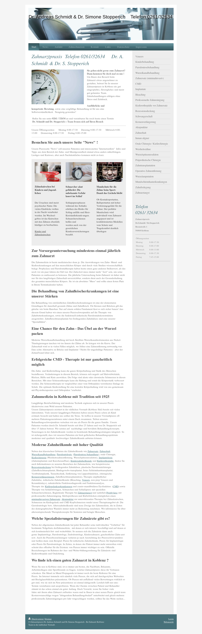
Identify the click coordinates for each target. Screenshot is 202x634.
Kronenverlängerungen (43, 476)
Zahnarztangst (85, 492)
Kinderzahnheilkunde (81, 460)
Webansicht (169, 621)
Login (171, 618)
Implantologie (106, 457)
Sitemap (48, 618)
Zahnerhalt (105, 451)
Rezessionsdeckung (41, 467)
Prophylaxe (112, 492)
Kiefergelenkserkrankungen (58, 486)
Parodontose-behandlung (86, 454)
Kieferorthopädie (105, 460)
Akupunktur (68, 499)
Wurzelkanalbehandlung (44, 454)
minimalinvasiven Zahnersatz (46, 499)
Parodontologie (64, 454)
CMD (115, 486)
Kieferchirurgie (39, 457)
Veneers (86, 479)
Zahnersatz (93, 451)
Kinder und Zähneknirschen (42, 233)
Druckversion (37, 618)
